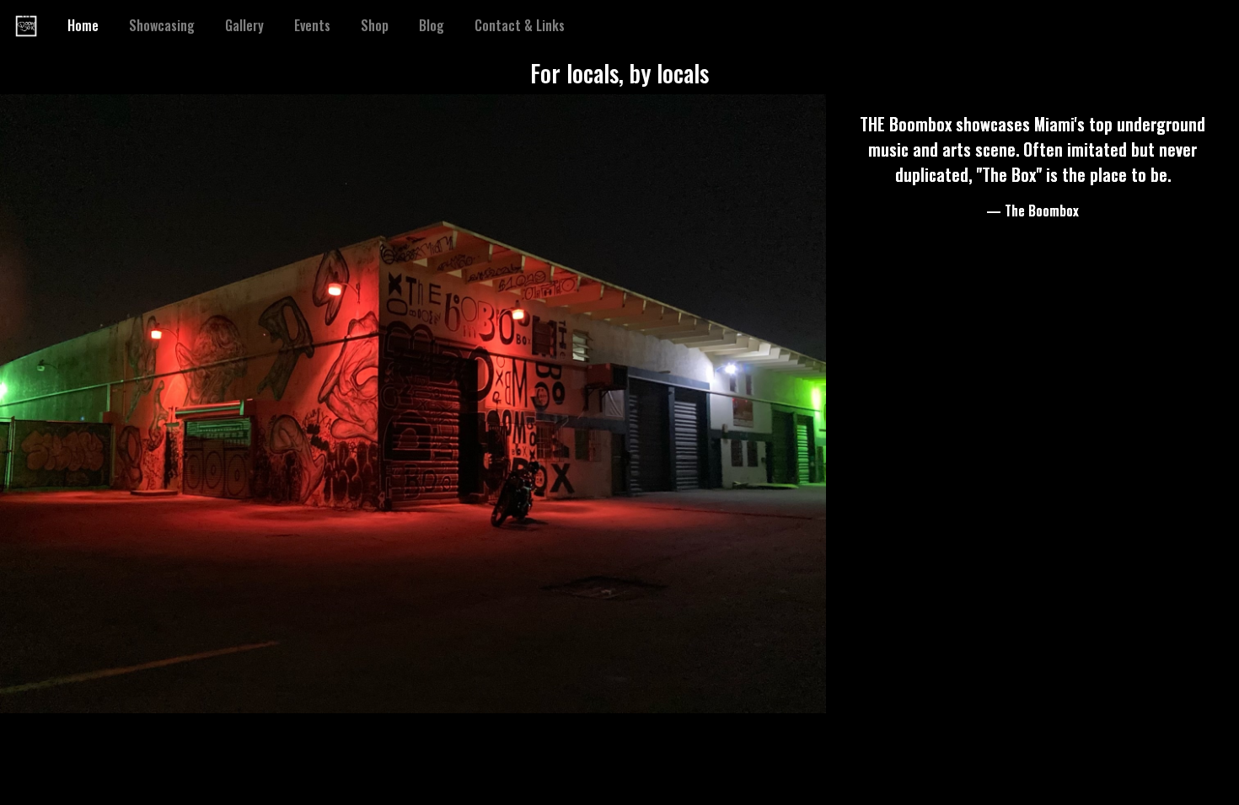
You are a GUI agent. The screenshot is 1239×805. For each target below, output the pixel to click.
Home (86, 25)
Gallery (244, 25)
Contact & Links (520, 25)
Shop (375, 25)
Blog (431, 25)
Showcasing (162, 25)
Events (312, 25)
